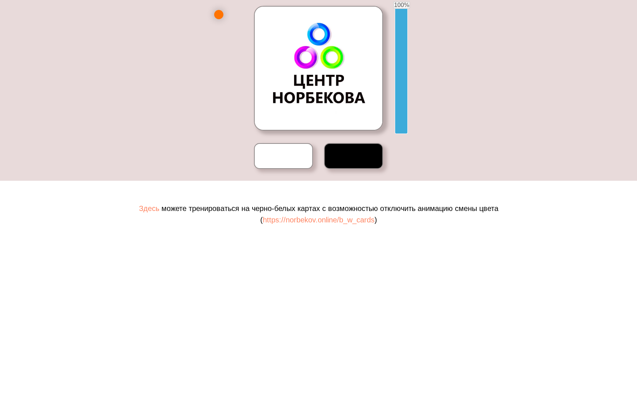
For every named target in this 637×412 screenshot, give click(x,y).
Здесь (150, 208)
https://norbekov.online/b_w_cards (319, 220)
